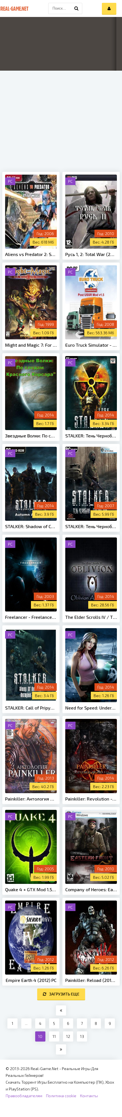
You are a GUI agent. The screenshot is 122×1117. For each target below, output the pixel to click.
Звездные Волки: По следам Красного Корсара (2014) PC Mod (31, 435)
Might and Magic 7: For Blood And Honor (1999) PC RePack (31, 345)
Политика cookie (61, 1095)
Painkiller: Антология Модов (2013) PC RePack (31, 798)
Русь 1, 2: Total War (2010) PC (91, 254)
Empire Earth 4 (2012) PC (31, 980)
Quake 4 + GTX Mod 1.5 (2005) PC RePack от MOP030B (31, 889)
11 (54, 1036)
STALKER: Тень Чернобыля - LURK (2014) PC (91, 435)
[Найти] (76, 8)
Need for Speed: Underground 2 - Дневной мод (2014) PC (91, 707)
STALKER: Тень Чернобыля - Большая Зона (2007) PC (91, 526)
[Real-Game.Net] (14, 8)
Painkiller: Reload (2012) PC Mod (91, 980)
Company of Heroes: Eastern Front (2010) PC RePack (91, 889)
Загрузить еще (64, 994)
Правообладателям (24, 1095)
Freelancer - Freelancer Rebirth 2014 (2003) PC (31, 617)
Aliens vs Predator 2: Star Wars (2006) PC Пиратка (31, 254)
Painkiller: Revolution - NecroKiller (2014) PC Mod (91, 798)
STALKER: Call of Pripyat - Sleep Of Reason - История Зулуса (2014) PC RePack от (31, 707)
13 (82, 1036)
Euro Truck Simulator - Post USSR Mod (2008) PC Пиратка (91, 345)
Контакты (89, 1095)
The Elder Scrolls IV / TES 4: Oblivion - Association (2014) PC (91, 617)
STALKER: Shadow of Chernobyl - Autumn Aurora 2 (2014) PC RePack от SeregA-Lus (31, 526)
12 (68, 1036)
